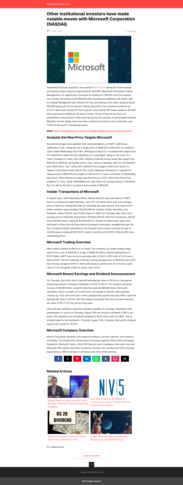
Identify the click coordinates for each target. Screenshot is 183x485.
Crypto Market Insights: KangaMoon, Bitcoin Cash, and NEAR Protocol (109, 438)
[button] (58, 359)
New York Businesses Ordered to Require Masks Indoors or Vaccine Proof (93, 131)
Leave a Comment (91, 456)
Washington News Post (58, 4)
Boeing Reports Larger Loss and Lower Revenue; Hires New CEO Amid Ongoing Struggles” (68, 403)
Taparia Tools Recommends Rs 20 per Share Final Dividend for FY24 (67, 438)
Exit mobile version (91, 481)
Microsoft (100, 87)
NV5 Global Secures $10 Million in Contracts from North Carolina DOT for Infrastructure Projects (111, 402)
